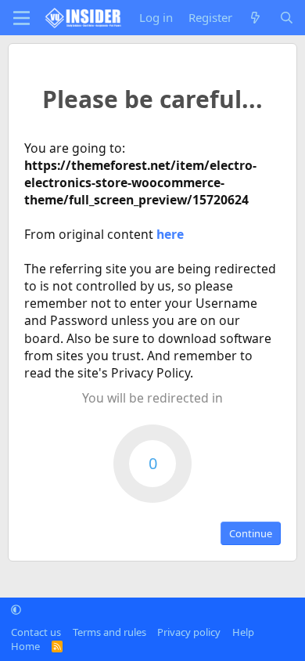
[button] (16, 609)
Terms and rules (109, 632)
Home (25, 646)
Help (243, 632)
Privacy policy (189, 632)
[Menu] (21, 18)
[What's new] (255, 17)
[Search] (286, 17)
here (170, 234)
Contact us (36, 632)
